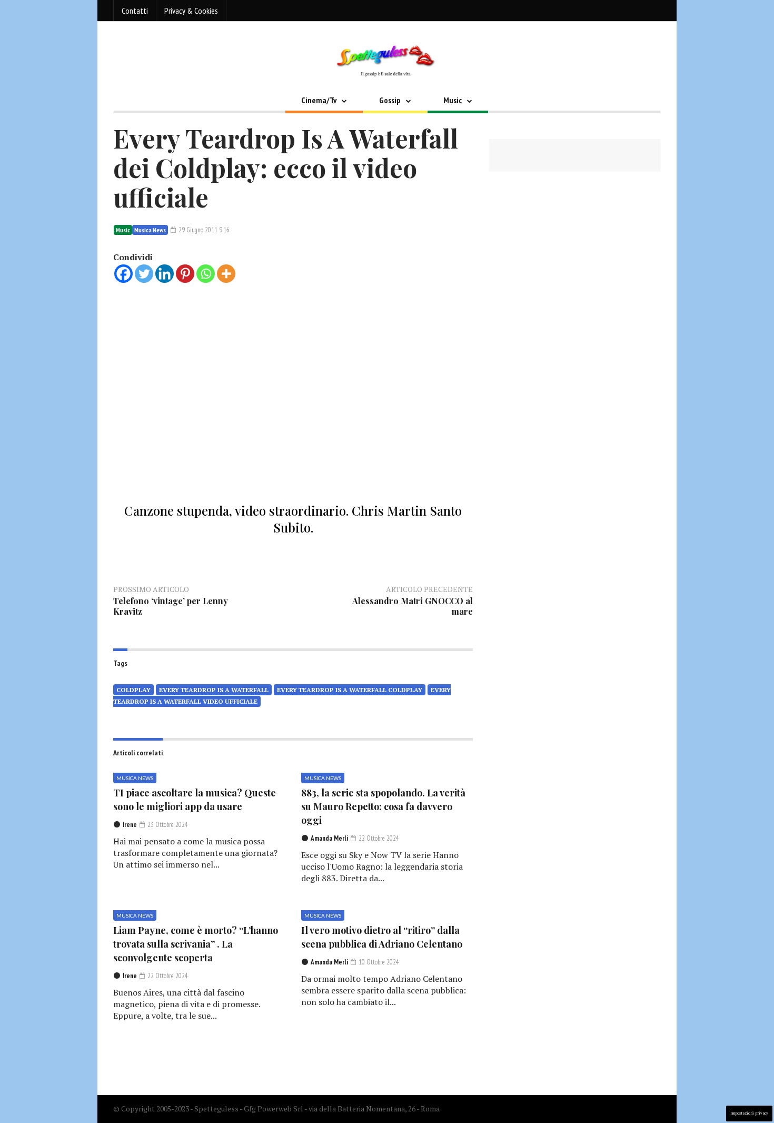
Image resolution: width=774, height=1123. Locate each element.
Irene (130, 824)
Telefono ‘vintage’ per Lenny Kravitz (170, 606)
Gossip (390, 100)
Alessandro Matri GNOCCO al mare (412, 606)
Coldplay (133, 690)
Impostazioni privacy (749, 1113)
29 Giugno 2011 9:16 (203, 229)
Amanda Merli (329, 838)
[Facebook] (123, 273)
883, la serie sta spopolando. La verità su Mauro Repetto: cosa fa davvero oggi (383, 806)
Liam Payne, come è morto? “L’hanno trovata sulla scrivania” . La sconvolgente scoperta (195, 944)
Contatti (135, 10)
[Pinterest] (185, 273)
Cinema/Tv (318, 100)
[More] (226, 273)
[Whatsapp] (205, 273)
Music (452, 100)
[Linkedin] (164, 273)
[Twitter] (144, 273)
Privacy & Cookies (191, 10)
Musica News (150, 230)
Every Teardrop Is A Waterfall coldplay (349, 690)
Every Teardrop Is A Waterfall (214, 690)
